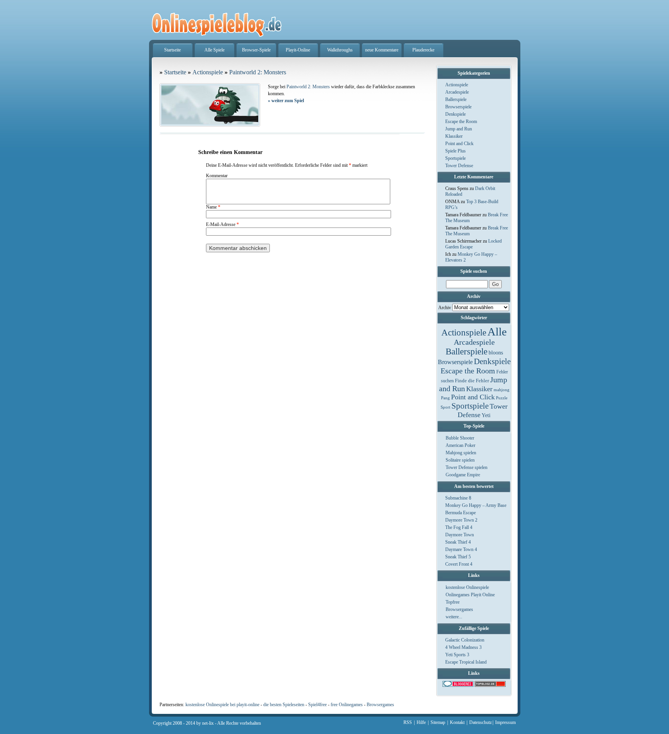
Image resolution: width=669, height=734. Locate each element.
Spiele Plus (455, 151)
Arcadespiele (457, 92)
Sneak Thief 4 (458, 542)
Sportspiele (455, 158)
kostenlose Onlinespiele (467, 587)
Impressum (505, 722)
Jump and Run (458, 129)
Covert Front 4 (458, 564)
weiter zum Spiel (286, 100)
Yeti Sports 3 (457, 654)
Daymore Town (459, 534)
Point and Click (459, 143)
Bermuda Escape (460, 512)
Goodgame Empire (463, 474)
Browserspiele (458, 107)
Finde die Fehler (472, 380)
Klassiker (454, 136)
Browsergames (459, 609)
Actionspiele (456, 84)
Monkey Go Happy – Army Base (475, 505)
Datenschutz (480, 722)
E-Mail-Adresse (222, 224)
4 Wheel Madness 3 (463, 647)
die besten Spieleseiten (283, 704)
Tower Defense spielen (466, 467)
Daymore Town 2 (461, 520)
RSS (407, 722)
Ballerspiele (456, 99)
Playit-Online (298, 50)
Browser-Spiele (256, 50)
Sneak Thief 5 (458, 556)
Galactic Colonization (464, 640)
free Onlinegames (347, 704)
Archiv (444, 307)
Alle (497, 331)
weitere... (454, 616)
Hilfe (421, 722)
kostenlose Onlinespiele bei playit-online (222, 704)
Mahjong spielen (461, 452)
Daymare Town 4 (461, 549)
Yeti (486, 415)
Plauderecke (423, 50)
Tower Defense (459, 165)
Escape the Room (461, 121)
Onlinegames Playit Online (470, 594)
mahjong (501, 390)
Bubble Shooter (460, 438)
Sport (445, 407)
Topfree (453, 602)
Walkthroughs (340, 50)
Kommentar (217, 175)
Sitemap (438, 722)
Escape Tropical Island (466, 662)
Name (213, 207)
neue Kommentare (381, 50)
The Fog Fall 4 (458, 527)
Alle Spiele (214, 50)
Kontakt (457, 722)
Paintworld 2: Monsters (257, 72)
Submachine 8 (458, 498)
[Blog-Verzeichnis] (458, 685)
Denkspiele (455, 114)
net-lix (208, 723)
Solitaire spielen (460, 460)
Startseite (172, 50)
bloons (496, 352)
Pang (445, 398)
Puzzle (502, 398)
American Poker (460, 445)
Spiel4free (317, 704)
